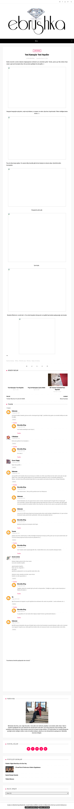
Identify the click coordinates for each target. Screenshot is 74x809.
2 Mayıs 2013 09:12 (21, 611)
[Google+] (45, 749)
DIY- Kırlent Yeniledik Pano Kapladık (57, 388)
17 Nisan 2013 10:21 (16, 413)
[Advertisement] (37, 675)
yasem (14, 531)
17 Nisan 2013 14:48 (16, 558)
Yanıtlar (15, 423)
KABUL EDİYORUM (44, 807)
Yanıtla (14, 419)
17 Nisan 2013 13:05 (16, 473)
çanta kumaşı (37, 50)
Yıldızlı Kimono (10, 779)
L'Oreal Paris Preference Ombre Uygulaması (28, 767)
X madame (15, 436)
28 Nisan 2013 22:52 (21, 510)
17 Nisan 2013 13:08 (21, 489)
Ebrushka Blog (21, 425)
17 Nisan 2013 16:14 (21, 547)
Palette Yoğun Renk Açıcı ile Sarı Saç (16, 763)
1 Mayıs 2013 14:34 (15, 599)
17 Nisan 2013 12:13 (16, 462)
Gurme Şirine (16, 557)
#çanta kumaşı (10, 360)
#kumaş (29, 360)
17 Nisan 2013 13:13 (21, 498)
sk (12, 597)
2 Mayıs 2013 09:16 (15, 622)
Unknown (14, 411)
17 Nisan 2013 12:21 (21, 450)
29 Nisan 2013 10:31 (21, 521)
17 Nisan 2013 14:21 (16, 533)
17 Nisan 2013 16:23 (21, 586)
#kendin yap (22, 360)
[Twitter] (37, 749)
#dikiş (16, 360)
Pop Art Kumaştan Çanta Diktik (36, 387)
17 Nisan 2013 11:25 (16, 438)
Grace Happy (16, 460)
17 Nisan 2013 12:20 (21, 427)
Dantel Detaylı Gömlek (12, 775)
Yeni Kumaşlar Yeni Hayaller (16, 387)
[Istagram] (29, 749)
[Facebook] (33, 749)
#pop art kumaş (36, 360)
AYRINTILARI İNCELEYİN (31, 807)
